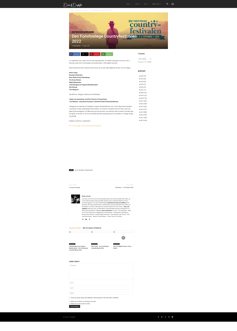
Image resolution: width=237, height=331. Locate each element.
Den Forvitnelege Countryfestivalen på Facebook (85, 126)
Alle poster (78, 10)
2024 (143, 81)
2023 (143, 84)
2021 (143, 90)
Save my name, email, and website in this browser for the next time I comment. (95, 297)
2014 (143, 109)
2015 (143, 106)
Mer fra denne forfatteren (92, 228)
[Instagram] (83, 219)
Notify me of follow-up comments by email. (83, 301)
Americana (86, 10)
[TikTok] (165, 317)
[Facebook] (158, 317)
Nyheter (91, 32)
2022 (143, 87)
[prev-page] (70, 254)
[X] (90, 219)
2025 (143, 79)
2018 (143, 98)
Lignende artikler (75, 228)
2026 (143, 76)
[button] (167, 4)
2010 (143, 120)
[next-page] (73, 254)
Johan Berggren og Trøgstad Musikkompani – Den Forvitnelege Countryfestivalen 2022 (78, 248)
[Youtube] (172, 317)
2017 (143, 101)
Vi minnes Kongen (74, 187)
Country (86, 32)
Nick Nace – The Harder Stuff (124, 187)
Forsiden (71, 10)
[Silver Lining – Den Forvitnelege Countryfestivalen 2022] (101, 238)
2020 (143, 92)
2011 (143, 117)
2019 (143, 95)
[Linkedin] (86, 219)
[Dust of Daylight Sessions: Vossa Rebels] (123, 238)
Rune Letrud (77, 45)
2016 (143, 104)
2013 (143, 112)
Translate (149, 61)
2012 (143, 115)
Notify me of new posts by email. (80, 303)
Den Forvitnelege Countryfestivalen (84, 170)
